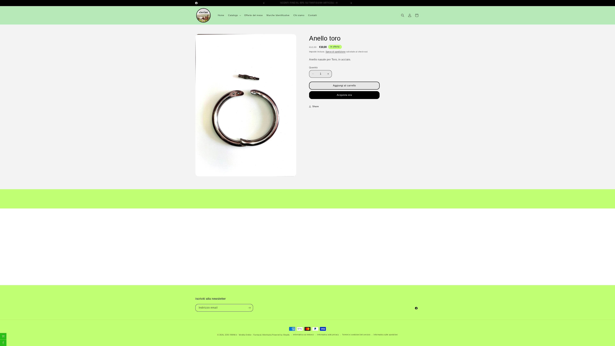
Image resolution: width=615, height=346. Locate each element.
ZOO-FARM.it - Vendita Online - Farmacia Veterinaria (248, 335)
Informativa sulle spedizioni (386, 335)
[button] (234, 15)
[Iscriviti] (249, 308)
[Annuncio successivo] (351, 3)
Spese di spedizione (335, 52)
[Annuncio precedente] (263, 3)
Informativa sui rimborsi (303, 335)
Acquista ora (344, 95)
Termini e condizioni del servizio (356, 335)
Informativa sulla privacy (328, 335)
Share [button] (315, 106)
